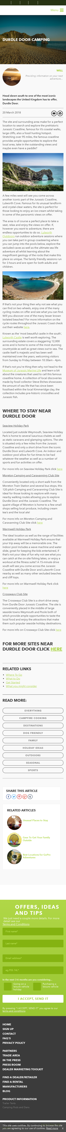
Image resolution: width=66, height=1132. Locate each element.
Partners (10, 1050)
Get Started (13, 682)
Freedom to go (9, 10)
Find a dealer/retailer (20, 1077)
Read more (52, 1128)
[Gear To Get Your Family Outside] (31, 846)
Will (60, 70)
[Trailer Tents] (7, 2)
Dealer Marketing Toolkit (23, 1069)
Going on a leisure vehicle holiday (21, 987)
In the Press (11, 1060)
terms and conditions (14, 1011)
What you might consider (21, 686)
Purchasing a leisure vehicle (50, 985)
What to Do (13, 678)
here (59, 469)
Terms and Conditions (16, 924)
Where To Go (14, 674)
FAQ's (7, 1038)
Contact (9, 1033)
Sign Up (8, 1029)
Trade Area (11, 1055)
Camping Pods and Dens (16, 1107)
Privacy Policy (14, 1042)
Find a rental (13, 1081)
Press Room (12, 1064)
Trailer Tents (9, 1103)
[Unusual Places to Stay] (31, 829)
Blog (6, 1091)
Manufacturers (15, 1086)
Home (7, 1024)
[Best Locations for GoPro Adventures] (31, 863)
